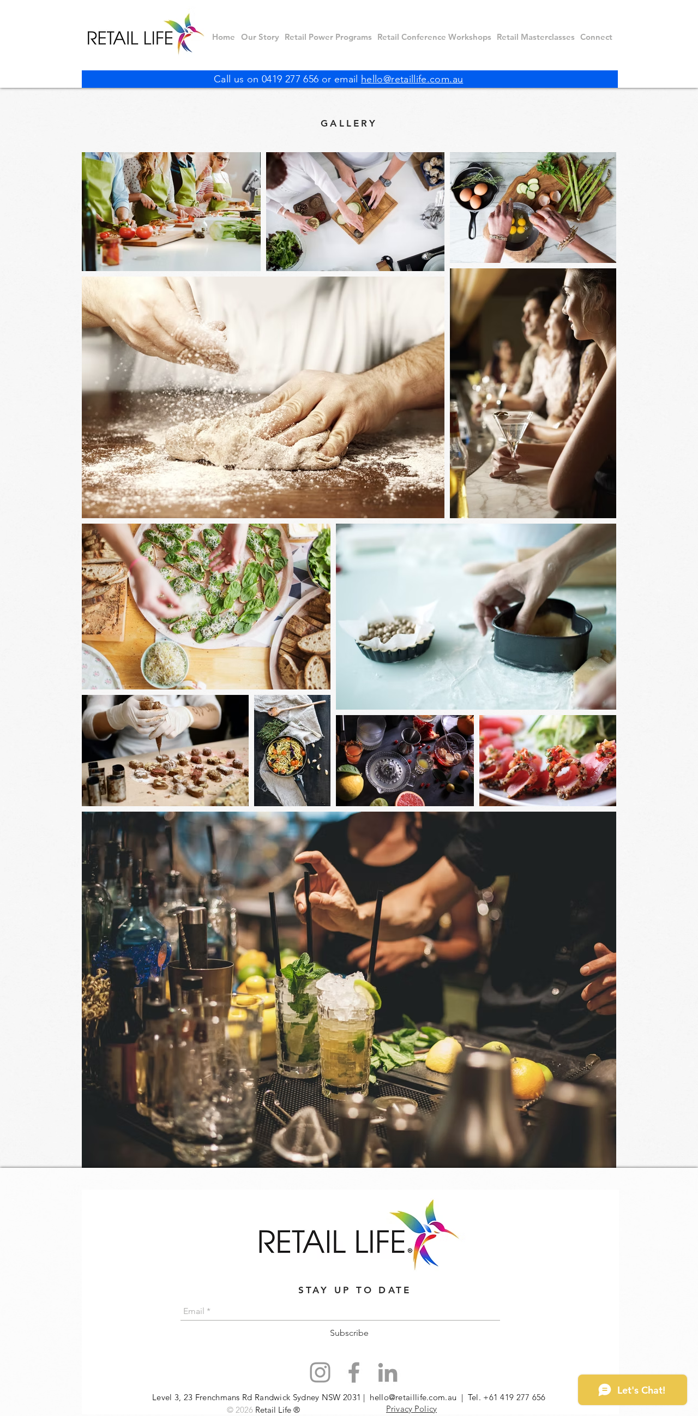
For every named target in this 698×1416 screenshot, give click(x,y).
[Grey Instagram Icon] (320, 1372)
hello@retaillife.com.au (412, 79)
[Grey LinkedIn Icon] (387, 1372)
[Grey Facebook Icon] (354, 1372)
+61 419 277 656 (514, 1397)
